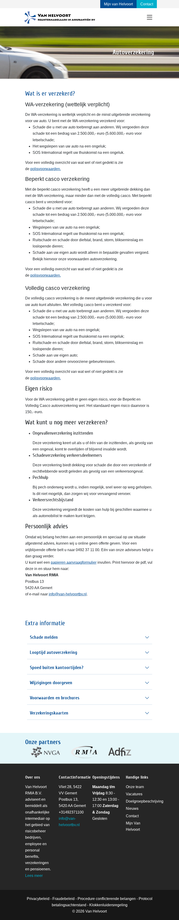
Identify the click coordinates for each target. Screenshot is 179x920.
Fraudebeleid (63, 899)
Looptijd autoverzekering (53, 652)
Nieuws (132, 808)
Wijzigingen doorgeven (51, 682)
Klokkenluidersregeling (108, 905)
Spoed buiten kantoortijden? (56, 667)
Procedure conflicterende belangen (107, 899)
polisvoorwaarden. (45, 169)
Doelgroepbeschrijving (144, 801)
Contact (146, 4)
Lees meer (34, 876)
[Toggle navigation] (149, 17)
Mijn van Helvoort (118, 4)
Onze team (135, 787)
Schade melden (44, 637)
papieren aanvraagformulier (73, 562)
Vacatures (134, 794)
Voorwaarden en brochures (54, 697)
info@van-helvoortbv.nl (68, 594)
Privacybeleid (38, 899)
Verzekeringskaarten (49, 713)
